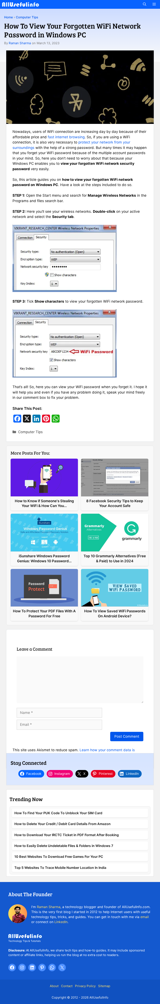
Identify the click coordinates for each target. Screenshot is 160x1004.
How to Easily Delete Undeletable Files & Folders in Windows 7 (63, 846)
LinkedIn (61, 922)
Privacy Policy (85, 986)
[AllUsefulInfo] (20, 4)
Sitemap (104, 986)
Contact (66, 986)
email (144, 917)
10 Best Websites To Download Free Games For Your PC (58, 856)
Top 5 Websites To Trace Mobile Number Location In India (60, 868)
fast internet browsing (66, 137)
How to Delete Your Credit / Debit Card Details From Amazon (62, 824)
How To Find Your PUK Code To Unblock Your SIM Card (58, 813)
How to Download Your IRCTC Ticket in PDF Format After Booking (66, 835)
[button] (144, 4)
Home (8, 17)
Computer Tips (27, 17)
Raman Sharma (20, 43)
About (54, 986)
